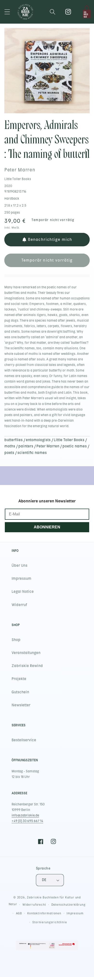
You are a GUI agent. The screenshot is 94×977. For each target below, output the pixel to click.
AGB (19, 913)
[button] (7, 12)
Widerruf (19, 605)
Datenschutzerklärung (68, 904)
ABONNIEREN (47, 527)
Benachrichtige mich (50, 239)
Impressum (21, 578)
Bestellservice (24, 740)
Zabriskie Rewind (27, 666)
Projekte (19, 679)
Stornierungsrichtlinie (49, 922)
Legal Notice (23, 591)
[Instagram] (68, 12)
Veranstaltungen (26, 653)
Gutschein (20, 692)
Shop (16, 640)
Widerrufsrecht (34, 904)
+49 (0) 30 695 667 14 (27, 821)
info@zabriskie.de (25, 815)
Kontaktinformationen (44, 913)
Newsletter (21, 705)
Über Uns (19, 565)
